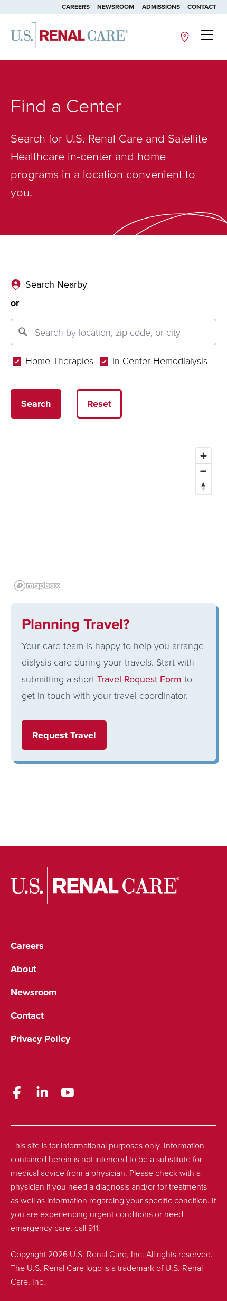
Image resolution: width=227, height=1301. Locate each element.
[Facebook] (17, 1092)
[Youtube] (67, 1092)
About (23, 969)
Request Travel (64, 735)
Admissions (161, 6)
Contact (201, 6)
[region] (113, 519)
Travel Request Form (139, 679)
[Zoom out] (203, 471)
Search (36, 404)
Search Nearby (56, 284)
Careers (76, 6)
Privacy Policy (40, 1039)
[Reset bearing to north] (203, 486)
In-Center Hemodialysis (158, 360)
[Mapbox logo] (37, 586)
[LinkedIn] (42, 1092)
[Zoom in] (203, 455)
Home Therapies (58, 360)
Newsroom (115, 6)
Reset (99, 404)
